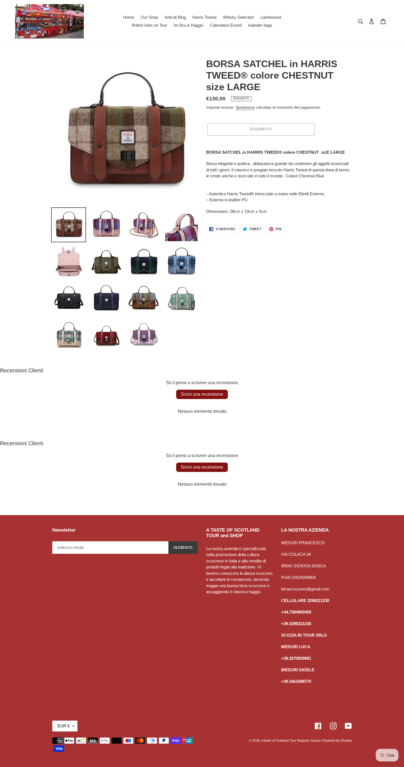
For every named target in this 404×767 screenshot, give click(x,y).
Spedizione (245, 107)
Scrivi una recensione (202, 394)
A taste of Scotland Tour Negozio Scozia (291, 741)
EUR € (63, 726)
